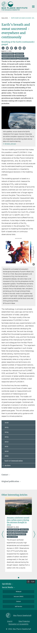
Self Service (18, 606)
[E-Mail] (19, 48)
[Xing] (15, 48)
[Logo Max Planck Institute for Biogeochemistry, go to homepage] (15, 6)
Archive (7, 466)
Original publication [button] (10, 481)
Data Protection (24, 621)
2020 (7, 451)
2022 (6, 442)
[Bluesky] (7, 48)
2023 (6, 437)
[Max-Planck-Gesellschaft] (9, 615)
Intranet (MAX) (18, 596)
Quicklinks (7, 584)
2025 (6, 427)
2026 (7, 423)
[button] (33, 127)
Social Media (8, 587)
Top (32, 582)
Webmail (18, 591)
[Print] (24, 48)
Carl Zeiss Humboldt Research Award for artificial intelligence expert (18, 502)
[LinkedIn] (3, 48)
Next (34, 534)
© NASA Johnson (10, 144)
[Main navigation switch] (33, 7)
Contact (18, 601)
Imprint (9, 621)
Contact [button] (5, 475)
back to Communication (14, 461)
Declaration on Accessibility (18, 624)
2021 (6, 446)
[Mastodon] (11, 48)
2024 (7, 432)
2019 (6, 456)
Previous (2, 534)
